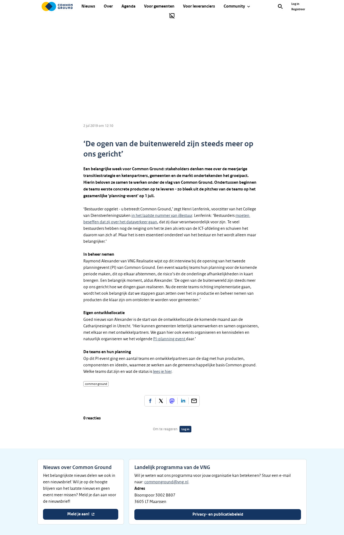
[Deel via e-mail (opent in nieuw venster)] (194, 400)
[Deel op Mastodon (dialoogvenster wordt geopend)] (172, 400)
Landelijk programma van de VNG (172, 467)
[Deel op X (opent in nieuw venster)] (161, 400)
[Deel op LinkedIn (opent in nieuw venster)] (183, 400)
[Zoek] (280, 6)
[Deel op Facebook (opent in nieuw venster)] (150, 400)
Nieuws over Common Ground (77, 467)
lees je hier (162, 371)
